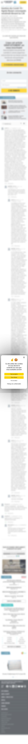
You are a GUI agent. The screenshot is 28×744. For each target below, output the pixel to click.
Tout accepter (14, 374)
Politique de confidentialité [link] (14, 384)
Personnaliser (14, 380)
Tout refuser (14, 377)
